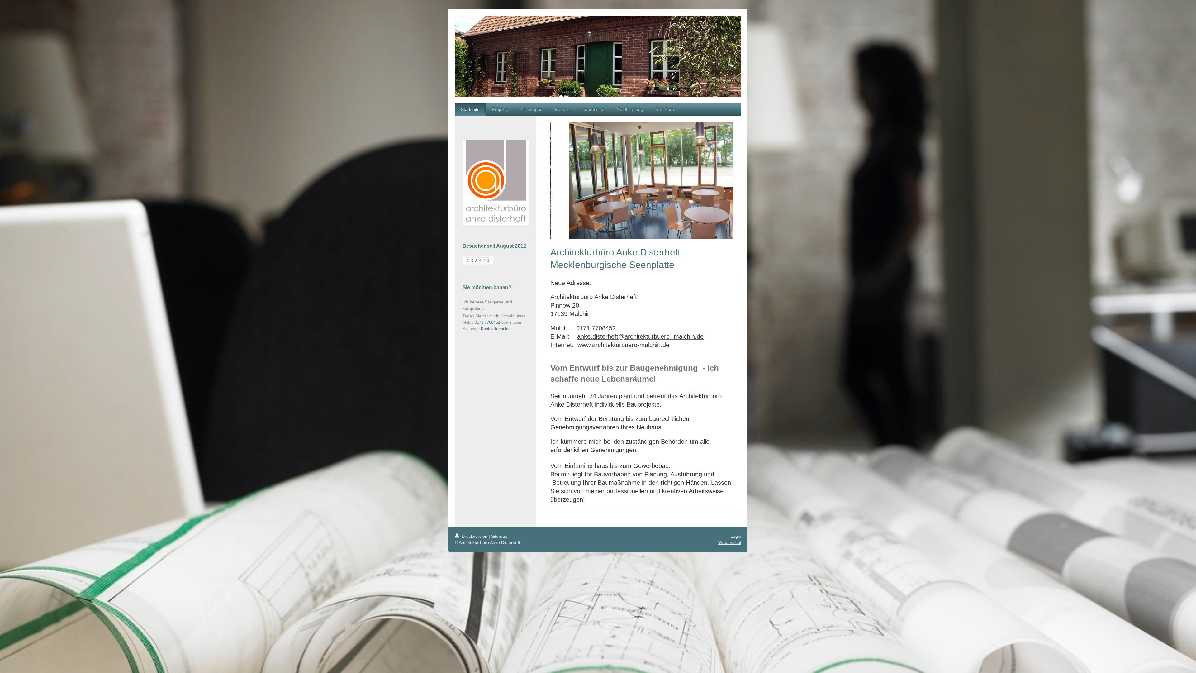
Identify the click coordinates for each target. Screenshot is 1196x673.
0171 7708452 (487, 322)
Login (735, 536)
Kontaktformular (495, 329)
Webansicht (729, 542)
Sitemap (499, 536)
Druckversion (474, 536)
